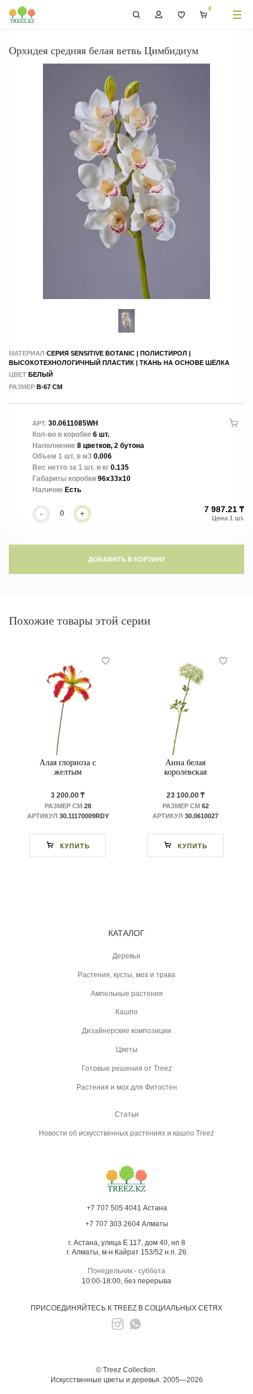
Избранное (181, 14)
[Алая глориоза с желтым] (68, 705)
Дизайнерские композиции (126, 1031)
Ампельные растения (127, 994)
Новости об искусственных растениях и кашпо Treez (126, 1133)
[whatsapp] (135, 1324)
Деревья (126, 956)
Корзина (203, 14)
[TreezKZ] (22, 14)
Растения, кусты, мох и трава (126, 975)
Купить (75, 845)
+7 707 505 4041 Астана (126, 1208)
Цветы (127, 1050)
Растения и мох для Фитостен (126, 1087)
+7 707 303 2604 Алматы (126, 1224)
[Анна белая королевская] (185, 705)
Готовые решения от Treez (127, 1068)
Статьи (127, 1114)
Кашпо (126, 1012)
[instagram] (118, 1324)
